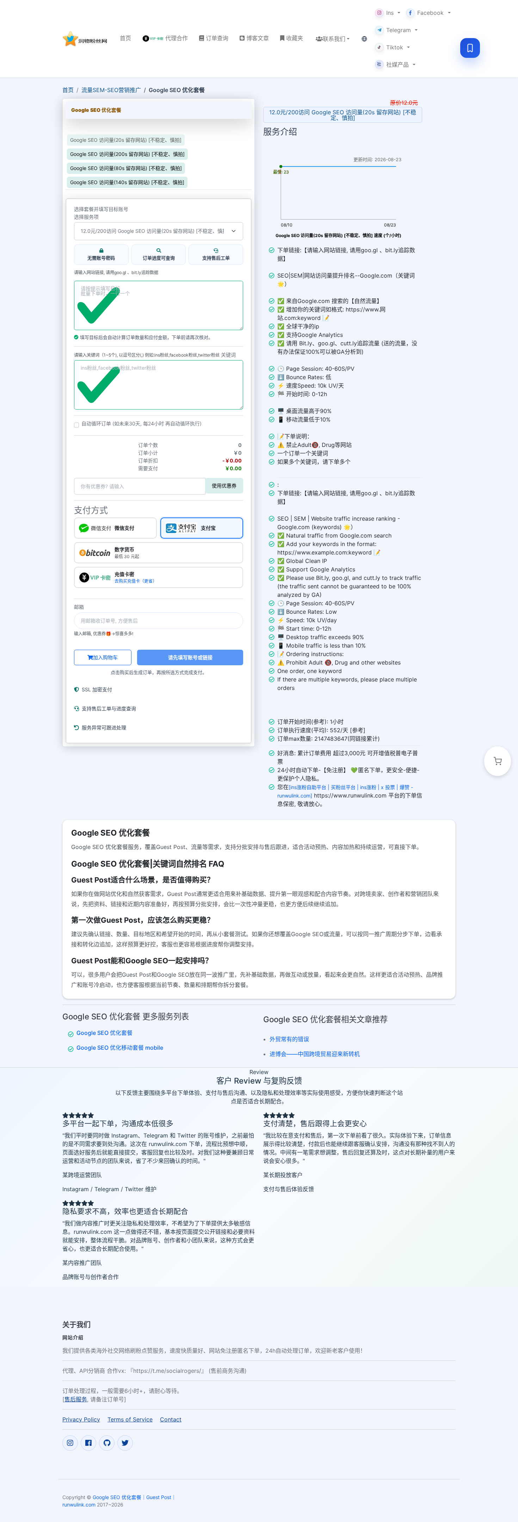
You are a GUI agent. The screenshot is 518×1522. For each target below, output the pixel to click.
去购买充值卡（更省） (136, 581)
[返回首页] (85, 39)
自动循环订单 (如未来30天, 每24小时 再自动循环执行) (141, 423)
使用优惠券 (224, 486)
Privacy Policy (81, 1419)
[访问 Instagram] (70, 1442)
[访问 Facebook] (88, 1442)
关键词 (228, 354)
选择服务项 (86, 216)
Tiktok (394, 47)
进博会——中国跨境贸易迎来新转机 (315, 1053)
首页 (68, 89)
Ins (390, 12)
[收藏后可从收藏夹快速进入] (470, 48)
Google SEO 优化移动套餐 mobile (119, 1047)
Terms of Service (130, 1419)
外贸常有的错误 (289, 1039)
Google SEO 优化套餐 (104, 1032)
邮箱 (79, 607)
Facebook (430, 12)
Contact (170, 1419)
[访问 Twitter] (125, 1442)
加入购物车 (105, 657)
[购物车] (497, 761)
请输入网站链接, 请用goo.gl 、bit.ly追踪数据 (116, 273)
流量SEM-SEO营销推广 (111, 89)
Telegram (398, 30)
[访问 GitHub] (107, 1442)
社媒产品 (393, 64)
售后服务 (75, 1398)
